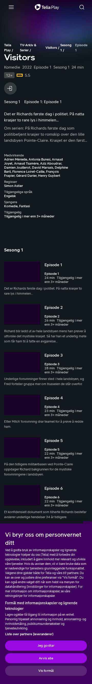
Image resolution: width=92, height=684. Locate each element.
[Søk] (82, 7)
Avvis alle (46, 658)
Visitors (51, 48)
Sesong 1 (66, 47)
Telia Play (7, 47)
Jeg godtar (46, 645)
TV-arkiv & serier (28, 47)
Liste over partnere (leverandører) (29, 634)
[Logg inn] (10, 88)
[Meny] (11, 7)
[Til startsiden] (47, 7)
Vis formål (46, 671)
